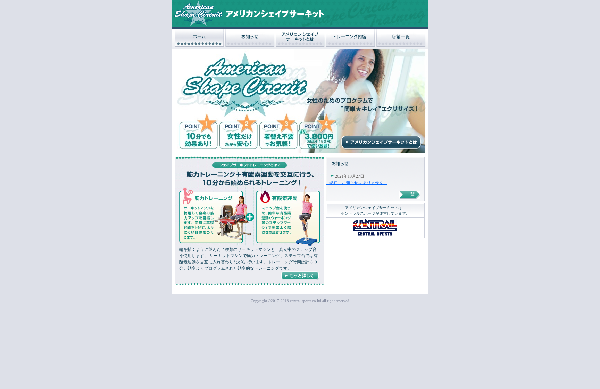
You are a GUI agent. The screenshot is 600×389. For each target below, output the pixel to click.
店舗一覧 (401, 38)
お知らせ (250, 38)
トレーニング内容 (350, 38)
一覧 (409, 195)
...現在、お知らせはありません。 (357, 182)
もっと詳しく (300, 275)
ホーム (199, 38)
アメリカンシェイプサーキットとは (300, 38)
